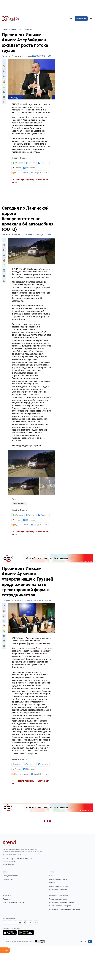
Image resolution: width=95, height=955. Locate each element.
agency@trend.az (8, 864)
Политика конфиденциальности (61, 902)
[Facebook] (10, 922)
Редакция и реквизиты (58, 879)
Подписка (6, 899)
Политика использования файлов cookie (64, 909)
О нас (51, 876)
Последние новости (10, 876)
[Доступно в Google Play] (26, 932)
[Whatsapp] (5, 922)
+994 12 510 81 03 (9, 861)
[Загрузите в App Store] (10, 932)
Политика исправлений (58, 889)
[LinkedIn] (30, 922)
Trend (14, 284)
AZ (86, 941)
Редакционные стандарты (59, 886)
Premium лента (8, 879)
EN (81, 941)
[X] (15, 922)
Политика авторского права (60, 906)
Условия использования (58, 899)
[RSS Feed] (35, 922)
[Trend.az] (10, 18)
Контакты (53, 883)
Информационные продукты (14, 902)
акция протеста (19, 503)
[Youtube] (20, 922)
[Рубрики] (90, 18)
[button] (4, 61)
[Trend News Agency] (9, 843)
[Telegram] (25, 922)
